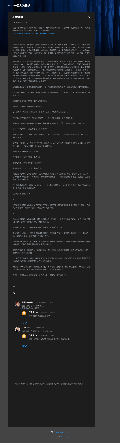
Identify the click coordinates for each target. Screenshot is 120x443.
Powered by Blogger (61, 432)
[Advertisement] (104, 47)
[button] (89, 17)
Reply (24, 323)
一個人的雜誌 (21, 5)
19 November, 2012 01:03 (35, 328)
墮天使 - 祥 (33, 312)
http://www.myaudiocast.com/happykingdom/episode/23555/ (36, 33)
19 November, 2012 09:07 (47, 335)
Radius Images (65, 437)
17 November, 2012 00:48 (45, 302)
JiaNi (24, 328)
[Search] (110, 6)
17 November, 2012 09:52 (47, 312)
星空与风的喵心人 (29, 302)
